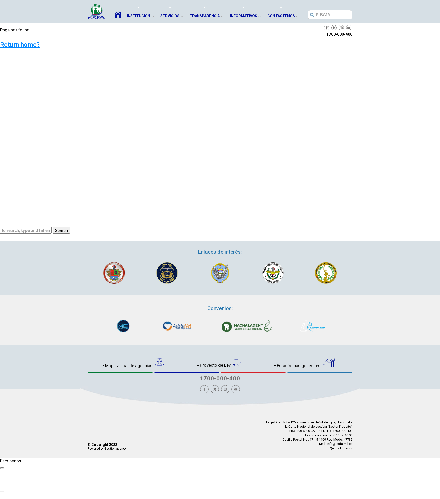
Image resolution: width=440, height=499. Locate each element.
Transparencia (205, 16)
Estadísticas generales (299, 365)
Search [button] (61, 230)
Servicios (170, 16)
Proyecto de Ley (216, 365)
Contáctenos (281, 16)
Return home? (20, 44)
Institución (138, 16)
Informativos (243, 16)
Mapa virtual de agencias (129, 365)
